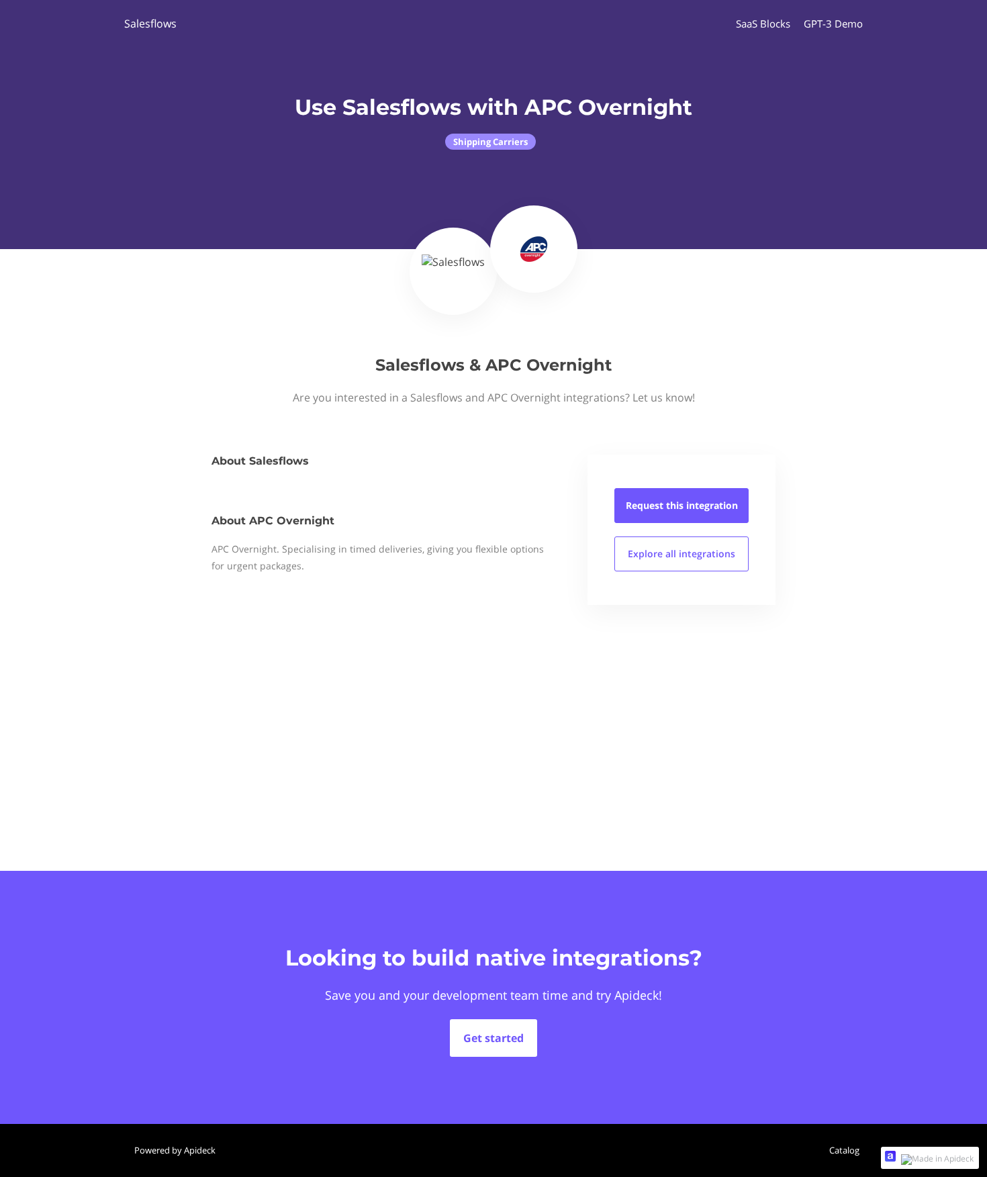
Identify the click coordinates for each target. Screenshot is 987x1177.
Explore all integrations (681, 553)
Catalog (844, 1150)
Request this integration (682, 505)
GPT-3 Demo (833, 23)
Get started (493, 1038)
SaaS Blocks (763, 23)
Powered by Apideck (175, 1150)
